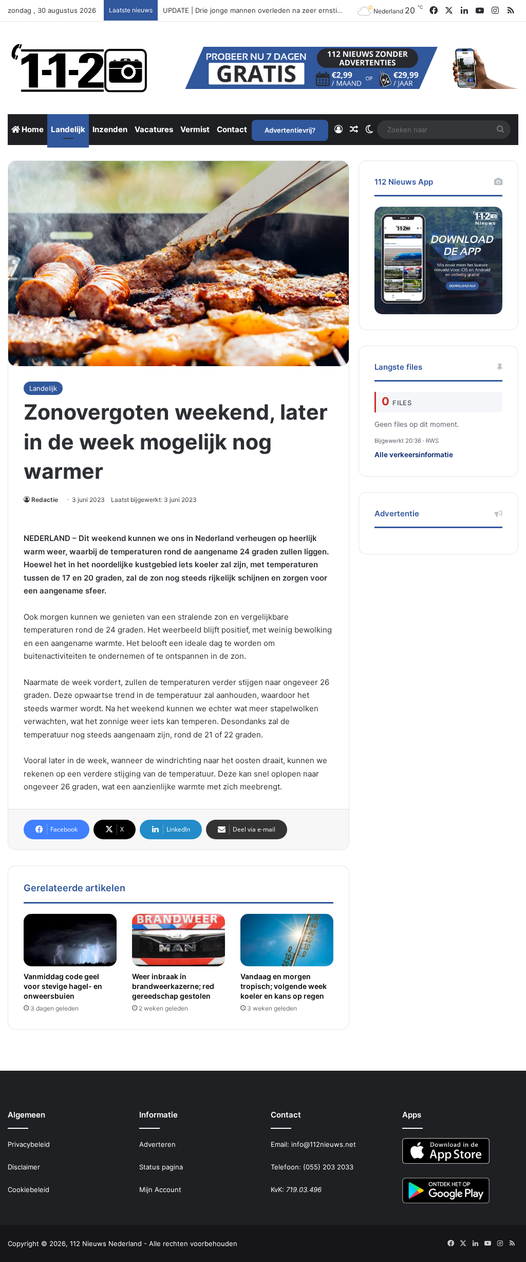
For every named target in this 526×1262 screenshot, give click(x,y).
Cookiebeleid (28, 1189)
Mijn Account (160, 1189)
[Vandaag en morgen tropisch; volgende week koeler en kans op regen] (286, 940)
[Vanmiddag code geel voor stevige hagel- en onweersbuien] (70, 940)
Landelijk (68, 129)
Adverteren (157, 1144)
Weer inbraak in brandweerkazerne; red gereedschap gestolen (173, 986)
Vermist (195, 129)
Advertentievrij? (290, 130)
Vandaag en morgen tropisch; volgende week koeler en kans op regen (283, 986)
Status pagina (161, 1167)
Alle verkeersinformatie (413, 454)
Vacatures (154, 129)
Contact (232, 129)
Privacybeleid (29, 1144)
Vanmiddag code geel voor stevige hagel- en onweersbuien (63, 986)
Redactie (44, 499)
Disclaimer (24, 1167)
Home (32, 129)
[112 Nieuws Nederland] (80, 68)
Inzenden (109, 129)
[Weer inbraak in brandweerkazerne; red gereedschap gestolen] (178, 940)
